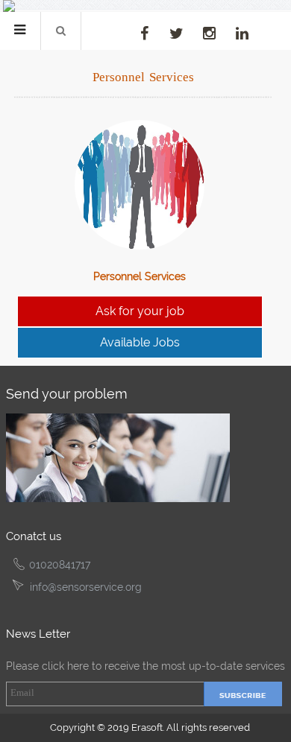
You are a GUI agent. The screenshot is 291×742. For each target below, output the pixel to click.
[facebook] (144, 33)
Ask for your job (140, 311)
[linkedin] (242, 33)
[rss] (111, 25)
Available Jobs (140, 342)
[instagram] (209, 33)
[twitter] (176, 33)
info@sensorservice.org (86, 587)
